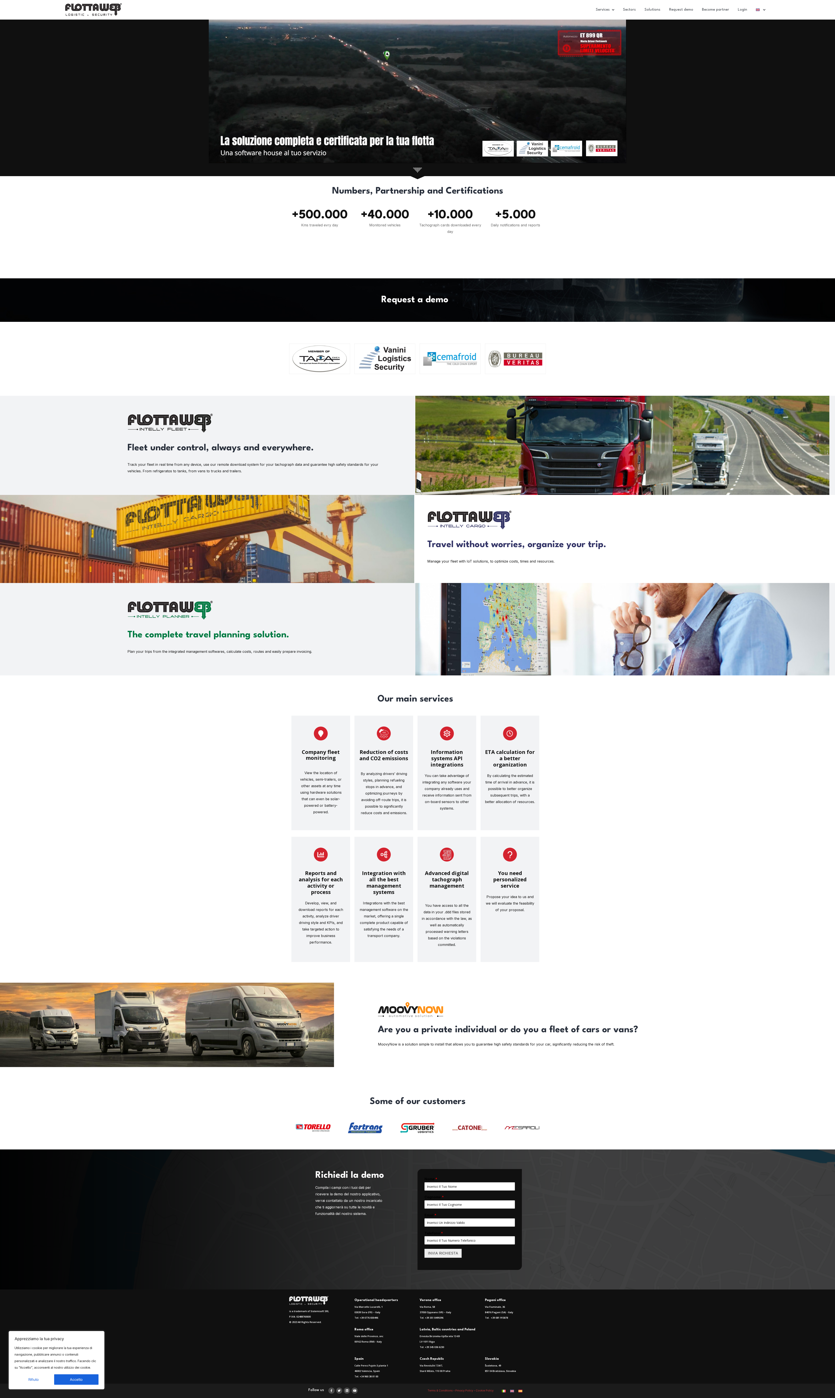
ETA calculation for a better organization (510, 758)
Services (603, 10)
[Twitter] (339, 1391)
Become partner (715, 10)
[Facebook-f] (331, 1391)
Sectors (629, 10)
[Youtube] (355, 1391)
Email (430, 1215)
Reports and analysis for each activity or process (321, 882)
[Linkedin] (347, 1391)
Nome (430, 1179)
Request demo (681, 10)
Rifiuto (33, 1379)
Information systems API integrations (447, 758)
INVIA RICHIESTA (443, 1253)
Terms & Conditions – (441, 1390)
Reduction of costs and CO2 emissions (383, 755)
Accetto (76, 1379)
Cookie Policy (485, 1390)
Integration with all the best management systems (384, 882)
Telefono (433, 1233)
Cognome (434, 1197)
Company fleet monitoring (321, 754)
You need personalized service (510, 879)
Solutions (652, 10)
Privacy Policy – (465, 1390)
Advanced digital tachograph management (447, 879)
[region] (56, 1360)
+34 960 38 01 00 (369, 1376)
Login (742, 10)
